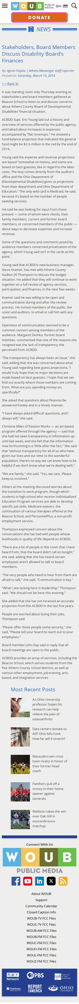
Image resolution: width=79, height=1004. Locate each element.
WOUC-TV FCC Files (41, 924)
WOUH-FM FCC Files (41, 949)
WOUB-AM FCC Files (41, 930)
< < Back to (10, 83)
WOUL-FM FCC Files (41, 955)
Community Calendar (41, 906)
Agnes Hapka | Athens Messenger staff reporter (40, 70)
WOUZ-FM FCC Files (41, 961)
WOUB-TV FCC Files (41, 918)
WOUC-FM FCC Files (41, 943)
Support (41, 900)
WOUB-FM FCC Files (41, 937)
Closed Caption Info (41, 912)
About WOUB (41, 894)
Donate (39, 17)
